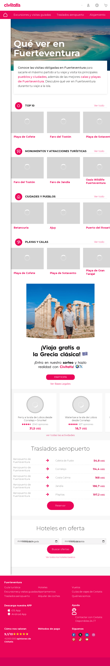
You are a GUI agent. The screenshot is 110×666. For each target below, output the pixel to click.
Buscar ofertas (60, 549)
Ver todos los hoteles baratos (60, 557)
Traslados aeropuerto (70, 14)
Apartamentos (46, 591)
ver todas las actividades (60, 435)
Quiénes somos (81, 596)
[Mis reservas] (88, 5)
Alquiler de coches (49, 596)
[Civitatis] (10, 661)
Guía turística (5, 15)
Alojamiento (97, 14)
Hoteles (42, 587)
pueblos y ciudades (32, 77)
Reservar (60, 505)
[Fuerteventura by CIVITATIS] (13, 5)
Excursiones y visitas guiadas (32, 14)
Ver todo (99, 105)
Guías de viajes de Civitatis (87, 591)
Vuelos (76, 587)
